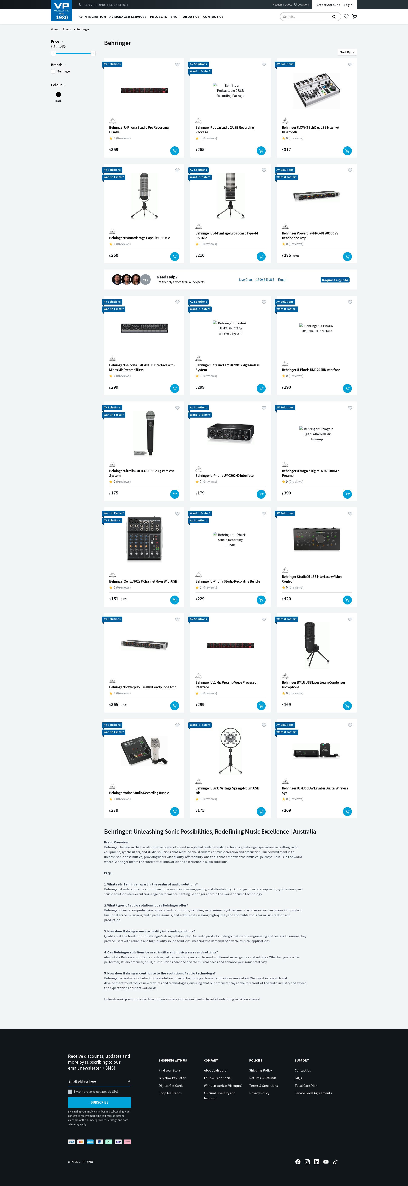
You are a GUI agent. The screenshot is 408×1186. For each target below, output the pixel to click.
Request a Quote (282, 4)
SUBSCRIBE (99, 1102)
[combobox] (310, 16)
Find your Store (170, 1070)
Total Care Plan (306, 1085)
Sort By (345, 52)
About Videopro (215, 1070)
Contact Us (303, 1070)
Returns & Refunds (262, 1078)
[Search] (334, 16)
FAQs (298, 1078)
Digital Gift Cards (171, 1085)
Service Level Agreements (313, 1093)
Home (54, 29)
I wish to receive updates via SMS (96, 1092)
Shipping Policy (260, 1070)
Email (282, 279)
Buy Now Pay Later (172, 1078)
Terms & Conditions (263, 1085)
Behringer (64, 71)
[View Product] (144, 108)
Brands (67, 29)
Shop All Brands (170, 1093)
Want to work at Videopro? (223, 1085)
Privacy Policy (259, 1093)
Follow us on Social (218, 1078)
